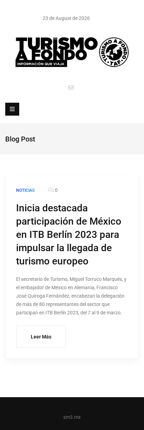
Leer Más (41, 337)
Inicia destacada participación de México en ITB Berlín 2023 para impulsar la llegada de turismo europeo (68, 234)
